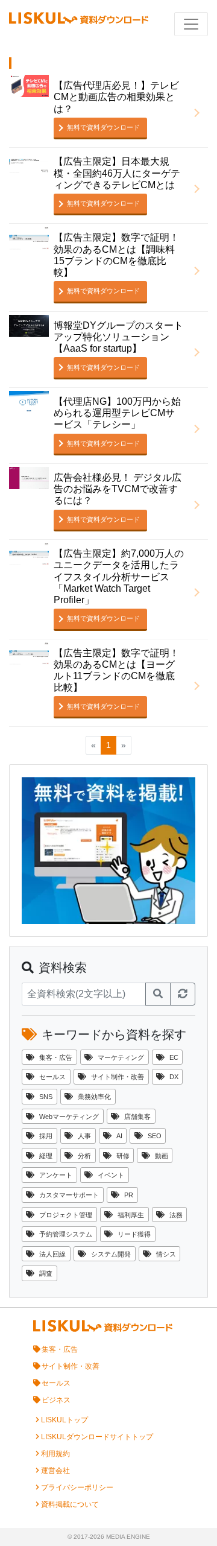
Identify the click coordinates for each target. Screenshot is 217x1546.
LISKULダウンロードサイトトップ (97, 1437)
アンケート (55, 1175)
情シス (166, 1254)
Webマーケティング (69, 1116)
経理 (45, 1155)
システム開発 (111, 1254)
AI (119, 1135)
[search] (158, 994)
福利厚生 (131, 1214)
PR (128, 1195)
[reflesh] (182, 994)
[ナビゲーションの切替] (191, 24)
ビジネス (56, 1400)
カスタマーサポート (69, 1195)
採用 (45, 1135)
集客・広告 (55, 1057)
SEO (155, 1135)
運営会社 (55, 1470)
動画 (161, 1155)
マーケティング (121, 1057)
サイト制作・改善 (117, 1076)
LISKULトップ (64, 1420)
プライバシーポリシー (77, 1487)
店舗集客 (137, 1116)
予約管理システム (65, 1234)
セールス (52, 1076)
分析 (84, 1155)
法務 (176, 1214)
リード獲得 (134, 1234)
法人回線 (52, 1254)
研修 (123, 1155)
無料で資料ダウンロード (103, 127)
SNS (45, 1096)
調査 (45, 1273)
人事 (84, 1135)
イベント (111, 1175)
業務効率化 (94, 1096)
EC (173, 1057)
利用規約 (55, 1453)
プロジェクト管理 (65, 1214)
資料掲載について (70, 1504)
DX (173, 1076)
